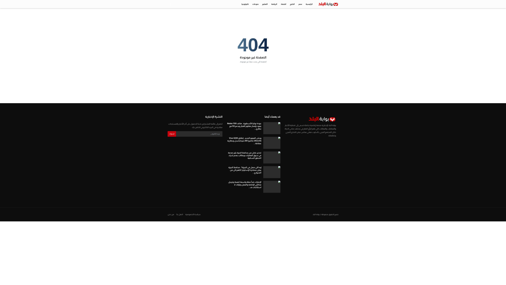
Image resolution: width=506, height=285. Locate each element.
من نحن (171, 214)
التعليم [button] (265, 4)
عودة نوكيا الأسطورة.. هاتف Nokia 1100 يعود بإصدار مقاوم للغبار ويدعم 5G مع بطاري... (244, 126)
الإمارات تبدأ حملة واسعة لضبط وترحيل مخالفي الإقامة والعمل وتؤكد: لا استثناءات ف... (244, 184)
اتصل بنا (179, 214)
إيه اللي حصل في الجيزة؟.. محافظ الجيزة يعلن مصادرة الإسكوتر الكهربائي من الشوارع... (244, 170)
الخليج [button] (292, 4)
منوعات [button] (255, 4)
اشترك (171, 134)
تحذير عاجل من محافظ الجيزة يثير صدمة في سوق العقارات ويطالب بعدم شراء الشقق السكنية (244, 155)
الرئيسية (309, 4)
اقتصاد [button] (283, 4)
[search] (170, 4)
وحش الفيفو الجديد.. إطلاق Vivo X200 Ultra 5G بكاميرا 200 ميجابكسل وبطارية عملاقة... (244, 140)
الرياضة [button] (274, 4)
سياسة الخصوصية (192, 214)
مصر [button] (300, 4)
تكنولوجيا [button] (245, 4)
